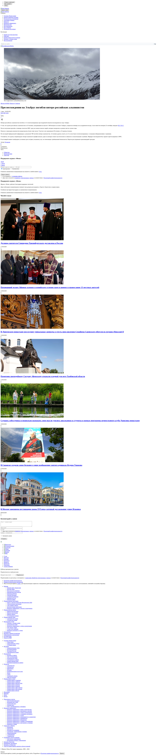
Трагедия (6, 155)
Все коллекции (8, 40)
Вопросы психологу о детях (15, 630)
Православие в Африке (13, 681)
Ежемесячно (15, 169)
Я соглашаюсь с (12, 176)
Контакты (6, 560)
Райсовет (6, 36)
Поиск (6, 5)
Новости (6, 21)
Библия (6, 586)
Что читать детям (12, 627)
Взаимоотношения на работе (15, 662)
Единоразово (6, 169)
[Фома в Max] (6, 553)
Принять (62, 753)
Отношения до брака (13, 659)
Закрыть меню (4, 10)
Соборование (11, 734)
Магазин (6, 557)
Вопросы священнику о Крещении (17, 720)
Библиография (11, 599)
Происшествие (8, 153)
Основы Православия (10, 16)
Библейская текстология (14, 592)
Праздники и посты (9, 699)
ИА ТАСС (121, 125)
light (2, 113)
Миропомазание (11, 733)
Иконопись (10, 668)
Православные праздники (11, 601)
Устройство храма (12, 620)
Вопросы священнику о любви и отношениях (20, 721)
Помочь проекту (5, 174)
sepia (7, 113)
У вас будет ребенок (12, 629)
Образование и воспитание (11, 635)
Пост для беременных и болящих (16, 706)
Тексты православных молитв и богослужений (17, 746)
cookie (19, 583)
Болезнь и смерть (12, 655)
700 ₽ (2, 161)
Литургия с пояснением (14, 739)
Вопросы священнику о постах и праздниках (19, 608)
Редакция (7, 142)
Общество (7, 152)
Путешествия (7, 636)
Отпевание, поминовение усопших (17, 731)
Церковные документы (10, 743)
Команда (6, 562)
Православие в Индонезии (14, 689)
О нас (5, 556)
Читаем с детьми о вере (10, 39)
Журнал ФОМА (5, 103)
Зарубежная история (13, 652)
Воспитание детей (9, 621)
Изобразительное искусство (15, 671)
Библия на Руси (11, 598)
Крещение (10, 727)
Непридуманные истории (11, 17)
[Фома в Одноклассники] (9, 546)
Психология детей (12, 624)
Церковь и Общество (10, 745)
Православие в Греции (13, 684)
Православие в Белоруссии (14, 683)
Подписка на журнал (10, 29)
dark (4, 113)
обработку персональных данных (24, 178)
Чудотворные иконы (13, 615)
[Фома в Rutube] (6, 552)
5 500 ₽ (3, 165)
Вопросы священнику (10, 23)
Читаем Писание (12, 595)
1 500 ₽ (3, 163)
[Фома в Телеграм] (7, 547)
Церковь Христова (9, 742)
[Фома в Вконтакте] (7, 544)
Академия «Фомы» (9, 20)
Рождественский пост (13, 700)
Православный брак (12, 661)
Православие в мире (9, 679)
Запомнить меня (7, 536)
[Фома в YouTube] (7, 550)
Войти (12, 46)
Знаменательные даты (13, 648)
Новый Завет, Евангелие (14, 588)
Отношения (7, 632)
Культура (6, 664)
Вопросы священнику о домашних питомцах (19, 714)
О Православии (11, 645)
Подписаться (20, 575)
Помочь (7, 8)
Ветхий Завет (11, 589)
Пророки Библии (12, 593)
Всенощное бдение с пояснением (16, 740)
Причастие (10, 728)
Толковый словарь (12, 676)
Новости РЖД (8, 638)
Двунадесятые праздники (14, 604)
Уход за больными (12, 656)
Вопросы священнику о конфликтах (17, 718)
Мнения (6, 693)
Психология (7, 654)
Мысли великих (11, 677)
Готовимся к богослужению (11, 737)
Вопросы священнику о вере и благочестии (19, 709)
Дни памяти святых (12, 605)
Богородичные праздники (14, 607)
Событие (17, 103)
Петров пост (10, 705)
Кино (8, 673)
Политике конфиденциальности (50, 753)
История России (11, 651)
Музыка (9, 670)
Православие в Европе (13, 686)
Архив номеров (8, 566)
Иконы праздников (12, 613)
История (6, 646)
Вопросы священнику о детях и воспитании (19, 626)
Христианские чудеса (13, 643)
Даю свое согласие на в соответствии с (32, 178)
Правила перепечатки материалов (13, 582)
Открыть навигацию (9, 2)
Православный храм (9, 617)
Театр (8, 674)
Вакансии (6, 563)
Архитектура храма (12, 618)
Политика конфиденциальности (13, 580)
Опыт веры (10, 642)
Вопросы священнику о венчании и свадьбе (19, 711)
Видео (5, 696)
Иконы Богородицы (12, 611)
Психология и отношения (11, 19)
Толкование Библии (12, 596)
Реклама (6, 559)
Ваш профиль (8, 3)
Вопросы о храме (12, 724)
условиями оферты (17, 176)
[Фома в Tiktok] (6, 549)
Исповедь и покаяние (13, 730)
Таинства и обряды (9, 725)
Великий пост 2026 (12, 702)
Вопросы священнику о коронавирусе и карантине (21, 717)
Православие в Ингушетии (14, 687)
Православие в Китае (13, 690)
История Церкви (12, 649)
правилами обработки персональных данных (38, 578)
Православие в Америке (14, 680)
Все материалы (8, 26)
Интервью (7, 692)
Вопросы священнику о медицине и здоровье (20, 722)
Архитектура (10, 665)
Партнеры (7, 565)
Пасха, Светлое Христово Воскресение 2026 (19, 602)
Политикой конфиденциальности (53, 178)
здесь (40, 171)
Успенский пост (11, 703)
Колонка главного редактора (12, 633)
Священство (10, 736)
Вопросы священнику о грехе (15, 715)
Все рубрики (7, 27)
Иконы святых (11, 614)
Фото (5, 695)
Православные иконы (10, 610)
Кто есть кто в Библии (13, 590)
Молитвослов (8, 24)
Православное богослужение (12, 37)
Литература (10, 667)
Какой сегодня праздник (11, 34)
